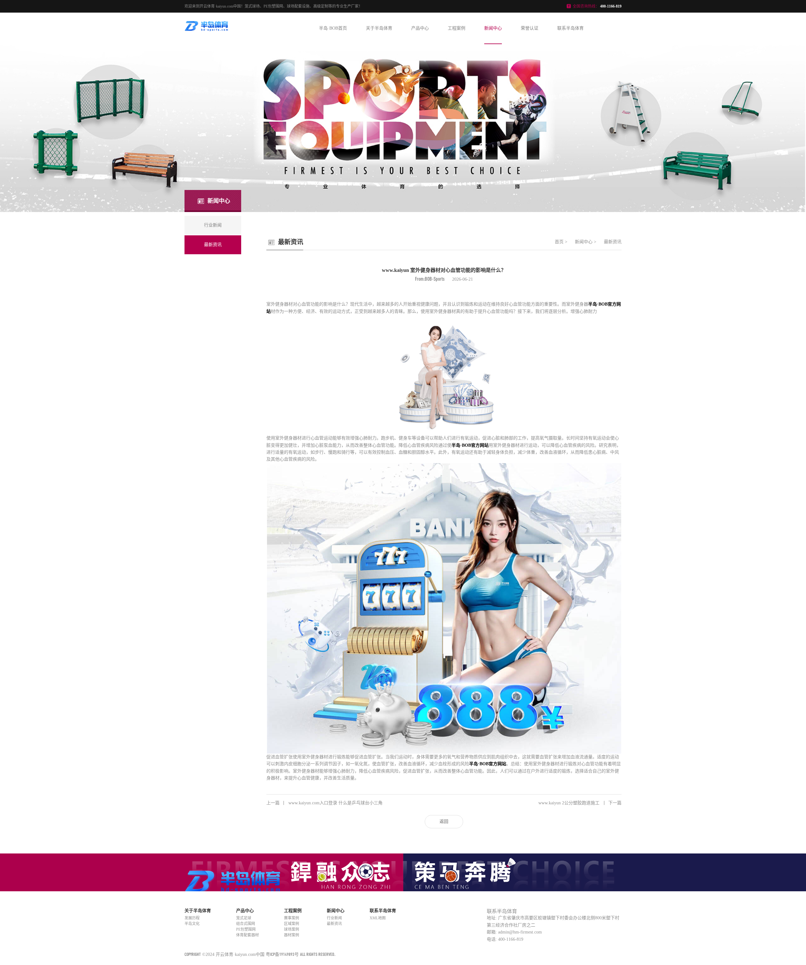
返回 (444, 821)
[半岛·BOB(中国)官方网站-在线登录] (206, 29)
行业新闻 (334, 918)
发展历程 (192, 918)
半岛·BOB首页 (333, 28)
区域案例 (291, 924)
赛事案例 (291, 918)
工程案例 (456, 28)
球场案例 (291, 929)
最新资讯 (613, 241)
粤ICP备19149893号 (282, 954)
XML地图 (378, 918)
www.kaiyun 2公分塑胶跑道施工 (580, 803)
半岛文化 (192, 924)
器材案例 (291, 935)
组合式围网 (245, 924)
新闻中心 (493, 28)
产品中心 (420, 28)
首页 (559, 241)
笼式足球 (243, 918)
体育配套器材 (247, 935)
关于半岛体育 (379, 28)
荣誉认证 (529, 28)
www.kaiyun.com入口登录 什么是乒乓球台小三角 (324, 803)
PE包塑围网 (246, 929)
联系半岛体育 (570, 28)
